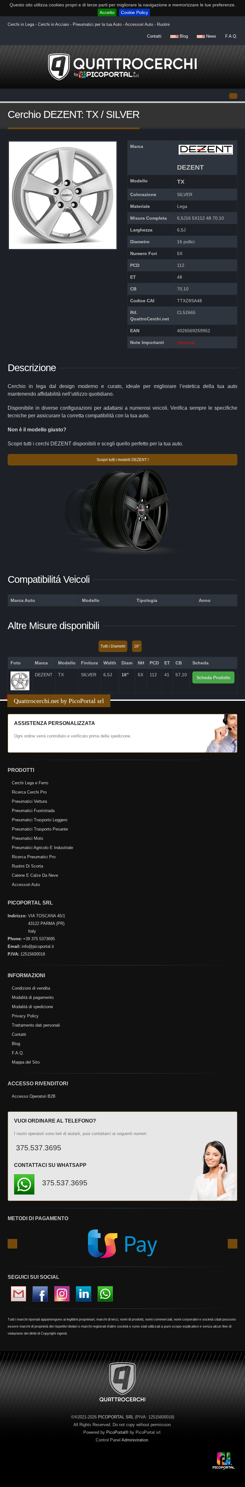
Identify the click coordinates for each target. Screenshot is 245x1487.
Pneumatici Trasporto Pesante (40, 829)
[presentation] (12, 1244)
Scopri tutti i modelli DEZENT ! (123, 460)
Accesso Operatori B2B (34, 1096)
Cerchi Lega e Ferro (30, 782)
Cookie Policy (134, 12)
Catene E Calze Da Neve (35, 875)
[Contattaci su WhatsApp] (229, 1085)
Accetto (107, 12)
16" (137, 646)
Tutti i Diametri (112, 646)
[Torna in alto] (233, 1480)
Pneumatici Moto (27, 838)
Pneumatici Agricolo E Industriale (42, 847)
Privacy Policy (25, 1016)
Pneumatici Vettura (29, 801)
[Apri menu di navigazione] (233, 96)
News (210, 36)
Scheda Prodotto (213, 677)
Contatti (154, 36)
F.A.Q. (231, 36)
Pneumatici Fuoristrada (33, 810)
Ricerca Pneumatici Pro (34, 856)
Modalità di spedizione (32, 1006)
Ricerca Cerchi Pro (29, 792)
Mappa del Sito (26, 1062)
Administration (135, 1440)
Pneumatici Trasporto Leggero (39, 819)
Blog (183, 36)
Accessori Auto (26, 884)
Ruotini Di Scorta (27, 866)
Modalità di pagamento (33, 997)
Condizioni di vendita (31, 988)
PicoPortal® (117, 1432)
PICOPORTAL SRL (116, 1417)
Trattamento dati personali (36, 1025)
